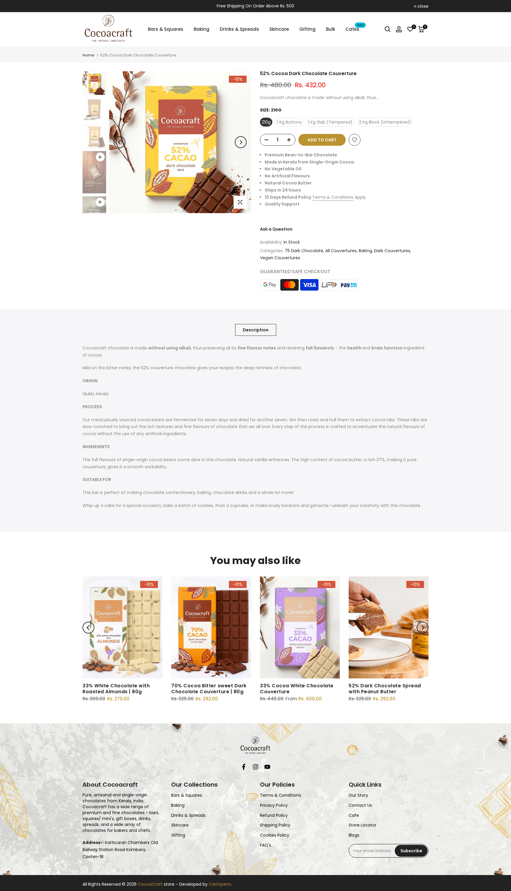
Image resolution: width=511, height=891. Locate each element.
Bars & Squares (165, 29)
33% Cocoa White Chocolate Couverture (297, 688)
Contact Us (360, 805)
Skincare (279, 29)
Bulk (330, 29)
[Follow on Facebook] (244, 768)
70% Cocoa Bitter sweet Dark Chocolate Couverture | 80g (209, 688)
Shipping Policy (275, 825)
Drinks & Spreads (239, 29)
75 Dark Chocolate (304, 251)
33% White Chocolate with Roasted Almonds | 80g (116, 688)
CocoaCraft (150, 884)
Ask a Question (276, 229)
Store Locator (362, 825)
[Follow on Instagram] (255, 768)
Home (88, 55)
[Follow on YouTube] (267, 768)
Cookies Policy (274, 835)
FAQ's (265, 845)
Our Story (358, 795)
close (91, 6)
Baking (201, 29)
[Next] (241, 142)
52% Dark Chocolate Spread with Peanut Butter (385, 688)
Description (256, 330)
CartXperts (220, 884)
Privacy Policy (274, 805)
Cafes (354, 28)
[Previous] (119, 142)
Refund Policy (274, 815)
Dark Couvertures (392, 251)
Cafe (354, 815)
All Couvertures (341, 251)
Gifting (307, 29)
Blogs (354, 835)
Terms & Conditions (332, 197)
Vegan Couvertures (280, 258)
